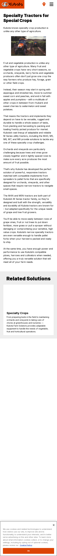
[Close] (54, 525)
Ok (28, 551)
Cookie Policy (26, 545)
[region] (28, 538)
